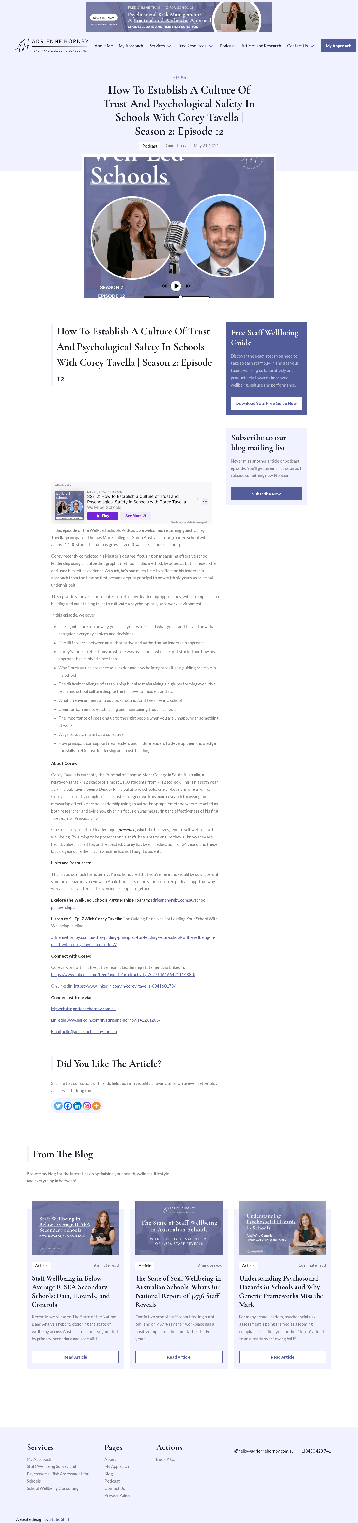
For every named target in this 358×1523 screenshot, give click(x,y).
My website (61, 1008)
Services (157, 45)
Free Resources (192, 45)
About (110, 1459)
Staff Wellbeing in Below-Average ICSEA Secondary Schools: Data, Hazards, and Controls (71, 1291)
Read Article (75, 1357)
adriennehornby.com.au (94, 1008)
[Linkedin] (77, 1106)
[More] (96, 1106)
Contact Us (297, 45)
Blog (108, 1473)
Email (56, 1031)
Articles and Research (261, 45)
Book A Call (166, 1459)
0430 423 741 (318, 1451)
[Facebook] (68, 1106)
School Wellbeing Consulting (53, 1488)
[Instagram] (87, 1106)
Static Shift (59, 1519)
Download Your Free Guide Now (266, 403)
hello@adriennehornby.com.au (89, 1031)
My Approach (131, 45)
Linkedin (58, 1020)
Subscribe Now (266, 493)
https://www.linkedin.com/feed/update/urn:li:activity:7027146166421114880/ (123, 974)
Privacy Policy (117, 1495)
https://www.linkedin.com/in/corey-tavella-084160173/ (124, 986)
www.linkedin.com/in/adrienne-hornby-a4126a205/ (113, 1020)
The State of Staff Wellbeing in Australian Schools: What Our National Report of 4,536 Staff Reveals (178, 1291)
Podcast (227, 45)
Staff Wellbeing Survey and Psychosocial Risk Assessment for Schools (58, 1474)
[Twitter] (58, 1106)
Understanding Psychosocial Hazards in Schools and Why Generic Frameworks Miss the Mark (281, 1291)
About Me (104, 45)
